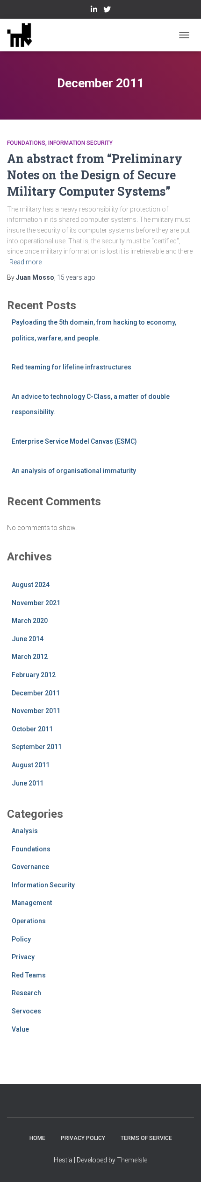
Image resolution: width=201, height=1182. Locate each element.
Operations (29, 921)
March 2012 (30, 656)
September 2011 (37, 746)
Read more (25, 262)
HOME (37, 1138)
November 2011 (36, 711)
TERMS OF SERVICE (146, 1138)
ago (76, 277)
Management (32, 902)
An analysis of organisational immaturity (74, 470)
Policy (21, 939)
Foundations (26, 143)
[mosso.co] (23, 35)
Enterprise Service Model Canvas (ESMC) (74, 441)
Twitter (107, 10)
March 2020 (30, 620)
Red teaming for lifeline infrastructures (71, 367)
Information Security (80, 143)
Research (26, 993)
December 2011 (36, 693)
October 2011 (32, 729)
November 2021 (36, 603)
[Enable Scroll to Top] (182, 1163)
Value (20, 1029)
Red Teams (29, 975)
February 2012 (34, 675)
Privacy (23, 957)
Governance (30, 867)
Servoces (26, 1011)
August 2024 (31, 584)
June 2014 (27, 639)
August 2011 (31, 765)
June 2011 (27, 783)
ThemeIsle (132, 1160)
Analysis (25, 831)
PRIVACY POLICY (83, 1138)
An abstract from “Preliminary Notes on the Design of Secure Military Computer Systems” (94, 175)
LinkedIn (94, 10)
